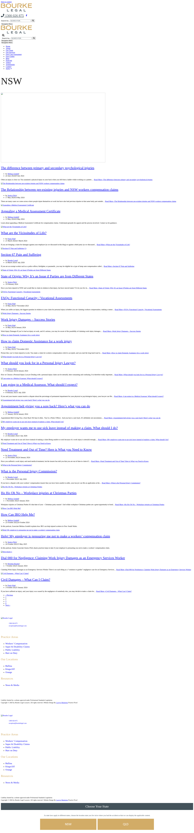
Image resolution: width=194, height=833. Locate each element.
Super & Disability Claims (17, 646)
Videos (8, 62)
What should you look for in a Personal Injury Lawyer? (38, 363)
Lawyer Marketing (62, 703)
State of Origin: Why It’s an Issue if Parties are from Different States (47, 276)
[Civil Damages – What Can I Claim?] (15, 573)
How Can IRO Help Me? (18, 514)
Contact (8, 67)
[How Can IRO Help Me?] (11, 508)
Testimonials (10, 65)
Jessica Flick (12, 195)
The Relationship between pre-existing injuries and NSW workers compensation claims (59, 189)
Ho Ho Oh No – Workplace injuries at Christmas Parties (39, 493)
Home (8, 46)
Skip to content (6, 2)
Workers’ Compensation (16, 643)
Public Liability (12, 650)
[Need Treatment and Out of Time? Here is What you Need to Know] (26, 443)
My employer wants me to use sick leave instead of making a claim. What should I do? (59, 428)
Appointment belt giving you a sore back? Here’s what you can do (45, 406)
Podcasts (9, 60)
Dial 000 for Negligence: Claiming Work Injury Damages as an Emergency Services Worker (63, 558)
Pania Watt (11, 239)
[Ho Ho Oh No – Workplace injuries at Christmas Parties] (21, 487)
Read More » (123, 180)
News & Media (12, 685)
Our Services (10, 52)
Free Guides (10, 56)
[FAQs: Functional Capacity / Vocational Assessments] (20, 292)
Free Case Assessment (14, 54)
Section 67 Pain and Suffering (21, 254)
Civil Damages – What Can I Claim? (25, 579)
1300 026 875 (14, 15)
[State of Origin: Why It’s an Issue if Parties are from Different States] (26, 270)
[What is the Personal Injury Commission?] (16, 465)
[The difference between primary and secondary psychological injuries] (53, 162)
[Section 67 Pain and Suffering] (13, 248)
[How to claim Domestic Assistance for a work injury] (20, 335)
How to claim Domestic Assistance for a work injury (36, 341)
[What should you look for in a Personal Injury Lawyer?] (21, 357)
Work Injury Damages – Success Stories (28, 319)
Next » (7, 605)
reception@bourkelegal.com (18, 626)
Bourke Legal (12, 260)
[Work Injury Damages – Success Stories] (16, 313)
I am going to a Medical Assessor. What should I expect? (39, 384)
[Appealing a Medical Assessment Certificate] (17, 205)
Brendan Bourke (13, 564)
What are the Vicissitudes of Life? (23, 233)
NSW (8, 69)
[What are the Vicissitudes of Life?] (14, 227)
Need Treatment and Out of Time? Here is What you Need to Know (46, 449)
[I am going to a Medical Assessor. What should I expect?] (22, 378)
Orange (8, 672)
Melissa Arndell (13, 174)
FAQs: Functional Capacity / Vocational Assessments (36, 298)
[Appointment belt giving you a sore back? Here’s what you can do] (25, 400)
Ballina (8, 666)
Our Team (9, 50)
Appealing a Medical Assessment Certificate (30, 211)
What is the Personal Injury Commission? (29, 471)
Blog (7, 58)
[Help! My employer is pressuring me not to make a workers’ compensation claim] (30, 530)
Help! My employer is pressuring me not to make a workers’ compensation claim (55, 536)
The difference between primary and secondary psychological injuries (47, 168)
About (8, 48)
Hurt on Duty (11, 653)
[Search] (33, 20)
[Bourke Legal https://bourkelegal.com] (17, 11)
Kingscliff (10, 669)
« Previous (9, 595)
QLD (125, 824)
